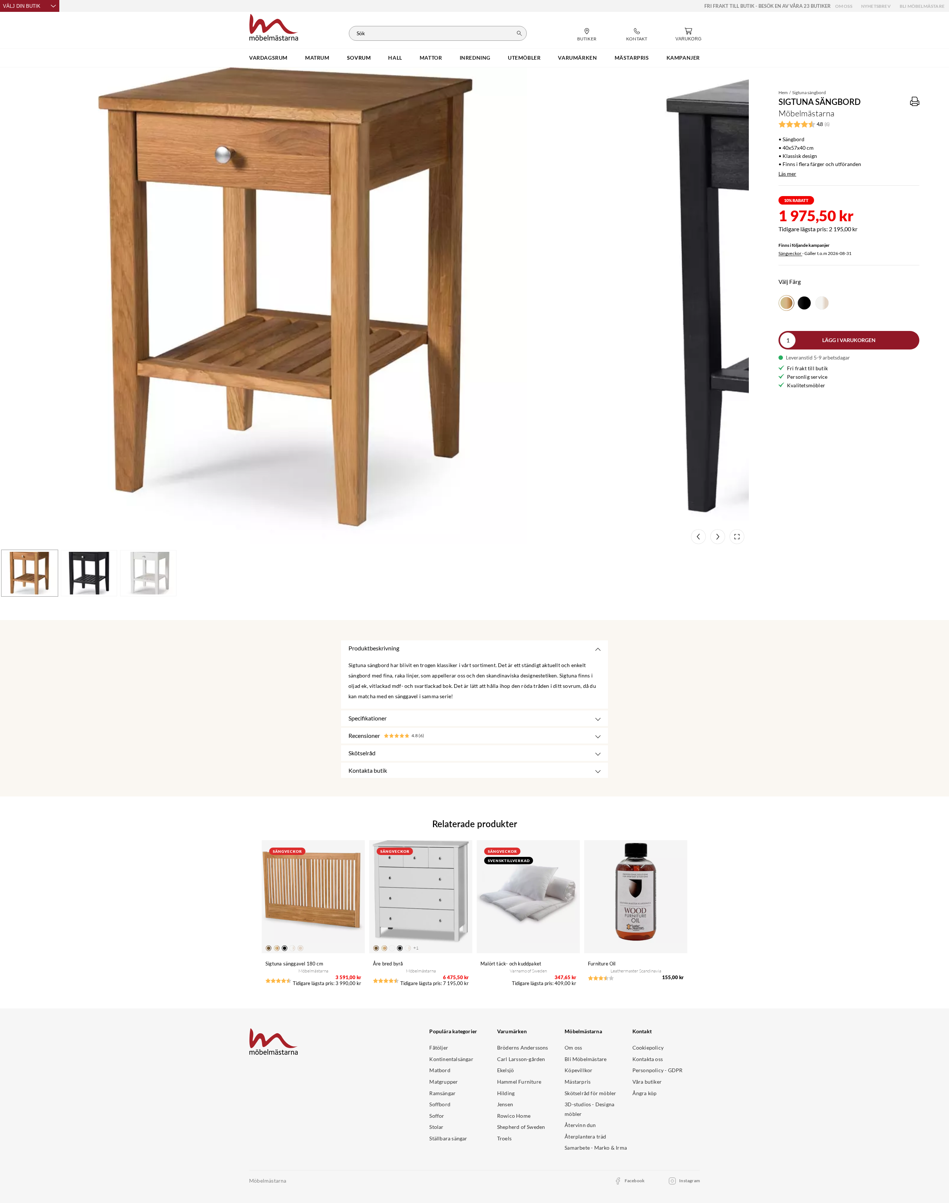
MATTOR (431, 57)
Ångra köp (644, 1093)
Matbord (439, 1070)
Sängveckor (789, 253)
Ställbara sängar (448, 1138)
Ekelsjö (505, 1070)
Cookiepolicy (648, 1047)
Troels (504, 1138)
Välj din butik (21, 6)
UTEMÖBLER (524, 57)
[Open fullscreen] (737, 536)
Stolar (436, 1127)
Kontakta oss (647, 1059)
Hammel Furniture (519, 1081)
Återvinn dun (580, 1125)
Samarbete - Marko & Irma (596, 1147)
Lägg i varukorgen (849, 340)
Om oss (843, 6)
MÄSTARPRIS (632, 57)
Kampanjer (683, 57)
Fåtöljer (438, 1047)
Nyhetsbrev (876, 6)
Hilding (506, 1093)
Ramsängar (442, 1093)
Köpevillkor (578, 1070)
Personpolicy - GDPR (657, 1070)
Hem (783, 92)
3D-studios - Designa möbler (589, 1109)
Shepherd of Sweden (521, 1127)
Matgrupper (443, 1081)
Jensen (505, 1104)
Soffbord (439, 1104)
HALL (395, 57)
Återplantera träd (585, 1136)
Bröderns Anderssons (522, 1047)
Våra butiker (647, 1081)
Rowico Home (513, 1116)
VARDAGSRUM (268, 57)
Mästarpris (578, 1081)
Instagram (689, 1180)
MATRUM (317, 57)
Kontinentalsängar (451, 1059)
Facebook (635, 1180)
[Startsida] (273, 26)
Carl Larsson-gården (521, 1059)
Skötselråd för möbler (590, 1093)
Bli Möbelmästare (922, 6)
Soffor (436, 1116)
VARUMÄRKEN (577, 57)
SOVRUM (359, 57)
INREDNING (475, 57)
